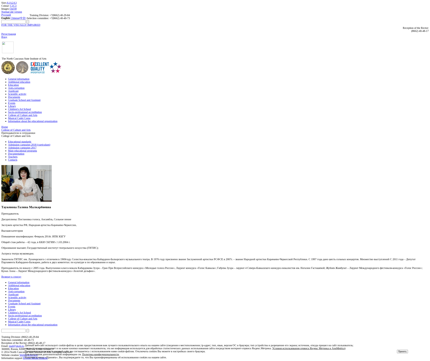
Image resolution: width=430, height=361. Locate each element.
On (11, 8)
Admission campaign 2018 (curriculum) (29, 144)
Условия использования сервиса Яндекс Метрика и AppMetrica (308, 348)
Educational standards (19, 141)
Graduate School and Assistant (24, 100)
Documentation (16, 153)
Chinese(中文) (18, 18)
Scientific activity (17, 94)
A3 (15, 2)
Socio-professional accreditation (25, 112)
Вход (4, 37)
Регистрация (8, 34)
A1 (8, 2)
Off (15, 8)
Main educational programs (22, 150)
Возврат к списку (11, 276)
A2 (11, 2)
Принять (402, 351)
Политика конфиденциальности (100, 354)
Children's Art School (19, 109)
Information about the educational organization (32, 121)
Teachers (12, 156)
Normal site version (11, 11)
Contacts (12, 159)
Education (13, 85)
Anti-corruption (16, 88)
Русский (6, 14)
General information (18, 79)
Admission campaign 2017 (22, 147)
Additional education (19, 82)
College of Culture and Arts (22, 115)
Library (12, 106)
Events (11, 103)
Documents (14, 97)
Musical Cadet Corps (19, 118)
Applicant (13, 91)
